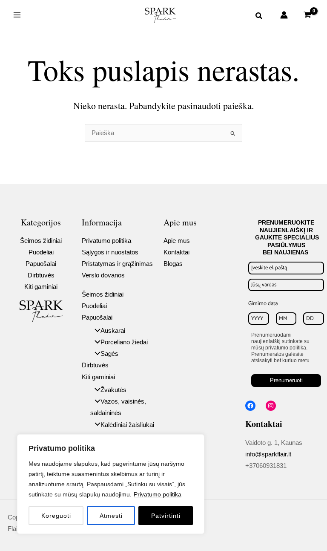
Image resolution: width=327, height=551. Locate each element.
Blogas (173, 263)
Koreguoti (56, 515)
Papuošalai (41, 263)
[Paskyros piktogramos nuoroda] (284, 15)
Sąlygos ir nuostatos (110, 252)
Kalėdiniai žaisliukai (127, 424)
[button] (259, 17)
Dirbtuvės (41, 275)
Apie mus (177, 240)
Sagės (109, 353)
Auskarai (112, 330)
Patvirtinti (166, 515)
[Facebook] (250, 406)
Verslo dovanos (103, 275)
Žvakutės (113, 390)
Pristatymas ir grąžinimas (117, 263)
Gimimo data (263, 303)
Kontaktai (176, 252)
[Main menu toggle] (17, 14)
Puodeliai (41, 252)
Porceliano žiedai (124, 342)
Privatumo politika (157, 494)
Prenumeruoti (286, 380)
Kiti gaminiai (40, 286)
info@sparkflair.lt (268, 454)
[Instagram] (271, 406)
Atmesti (111, 515)
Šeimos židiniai (41, 240)
